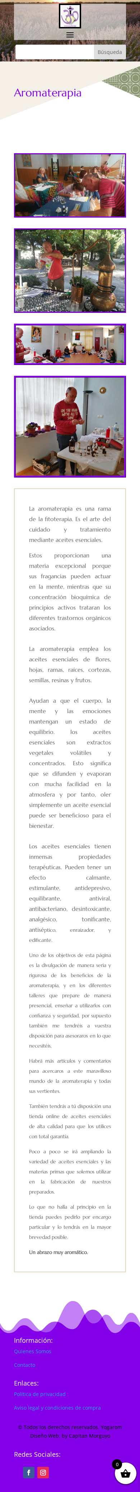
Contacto (24, 1364)
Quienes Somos (32, 1351)
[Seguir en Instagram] (43, 1472)
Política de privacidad (40, 1394)
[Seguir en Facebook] (28, 1472)
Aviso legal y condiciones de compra (57, 1407)
